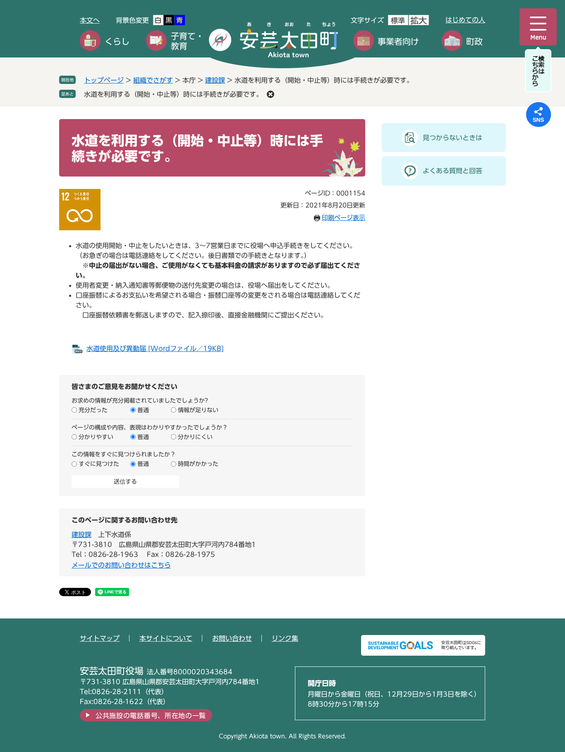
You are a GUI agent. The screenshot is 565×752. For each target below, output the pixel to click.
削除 (270, 94)
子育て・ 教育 (187, 41)
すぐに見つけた (99, 464)
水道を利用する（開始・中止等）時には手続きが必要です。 (173, 94)
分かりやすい (96, 437)
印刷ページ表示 (343, 218)
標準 (398, 20)
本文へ (90, 20)
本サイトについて (165, 638)
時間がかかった (198, 464)
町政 (474, 41)
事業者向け (398, 41)
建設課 (215, 80)
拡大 (418, 20)
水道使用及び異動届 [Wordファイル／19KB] (155, 348)
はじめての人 (465, 20)
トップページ (104, 80)
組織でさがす (153, 80)
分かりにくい (195, 437)
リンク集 (285, 638)
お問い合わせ (232, 638)
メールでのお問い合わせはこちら (121, 565)
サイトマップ (100, 638)
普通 (143, 410)
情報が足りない (198, 410)
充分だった (93, 410)
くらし (117, 41)
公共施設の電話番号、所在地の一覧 (151, 715)
